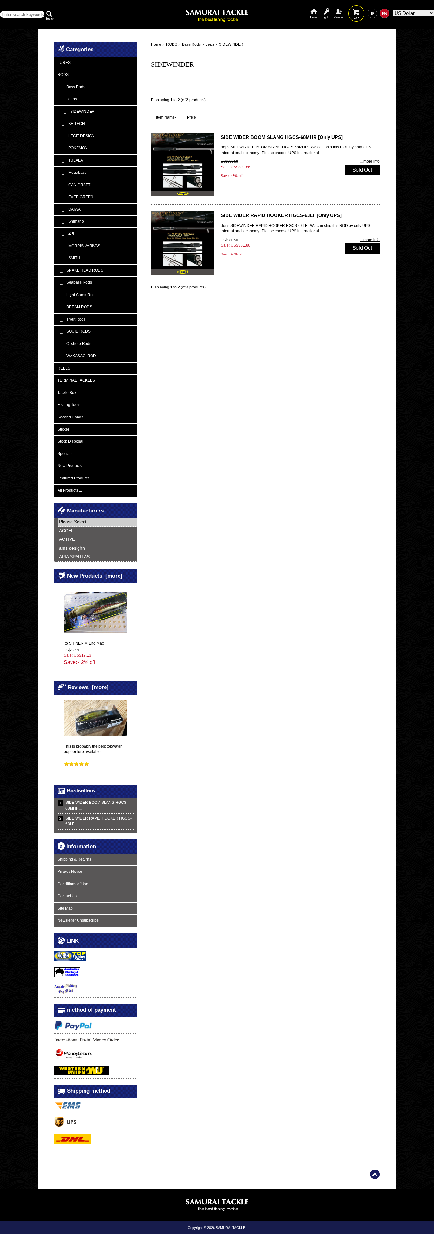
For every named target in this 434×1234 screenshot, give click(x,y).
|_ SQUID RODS (74, 331)
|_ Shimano (71, 221)
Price (191, 117)
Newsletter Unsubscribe (78, 920)
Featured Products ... (75, 478)
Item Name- (166, 117)
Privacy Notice (70, 871)
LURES (64, 62)
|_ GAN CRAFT (74, 185)
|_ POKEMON (73, 148)
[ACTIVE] (97, 539)
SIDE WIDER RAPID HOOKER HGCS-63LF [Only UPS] (281, 215)
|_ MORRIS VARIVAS (79, 246)
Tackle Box (67, 392)
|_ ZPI (66, 233)
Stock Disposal (70, 441)
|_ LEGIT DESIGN (76, 136)
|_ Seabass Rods (75, 282)
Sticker (63, 429)
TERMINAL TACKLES (76, 380)
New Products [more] (94, 576)
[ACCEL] (97, 531)
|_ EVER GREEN (75, 197)
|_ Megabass (72, 172)
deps (210, 44)
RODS (171, 44)
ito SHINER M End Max (84, 643)
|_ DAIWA (69, 209)
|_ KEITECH (71, 123)
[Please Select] (97, 522)
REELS (64, 368)
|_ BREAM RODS (75, 307)
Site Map (65, 908)
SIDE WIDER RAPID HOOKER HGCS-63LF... (98, 821)
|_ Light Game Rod (76, 295)
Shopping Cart (356, 8)
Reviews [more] (88, 687)
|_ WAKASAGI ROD (77, 356)
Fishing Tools (69, 405)
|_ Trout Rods (71, 319)
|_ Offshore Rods (74, 344)
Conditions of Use (73, 884)
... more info (370, 161)
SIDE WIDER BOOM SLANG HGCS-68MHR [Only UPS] (282, 137)
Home (313, 8)
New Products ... (71, 466)
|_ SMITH (69, 258)
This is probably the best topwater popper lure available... (93, 749)
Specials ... (67, 453)
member (339, 8)
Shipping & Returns (74, 859)
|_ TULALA (70, 160)
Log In (325, 8)
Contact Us (67, 896)
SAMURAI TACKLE (230, 1228)
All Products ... (70, 490)
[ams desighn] (97, 548)
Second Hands (70, 417)
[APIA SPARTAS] (97, 557)
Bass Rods (191, 44)
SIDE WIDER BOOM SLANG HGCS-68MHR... (96, 805)
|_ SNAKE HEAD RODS (80, 270)
